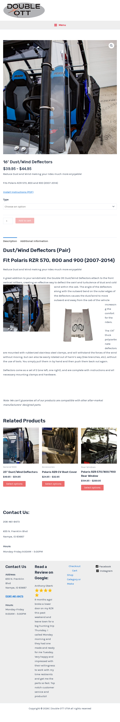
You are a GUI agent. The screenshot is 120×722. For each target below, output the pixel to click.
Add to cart (25, 220)
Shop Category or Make (74, 579)
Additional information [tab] (34, 241)
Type (6, 199)
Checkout (74, 566)
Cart (74, 570)
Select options (14, 483)
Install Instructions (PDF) (18, 192)
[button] (111, 45)
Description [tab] (10, 241)
